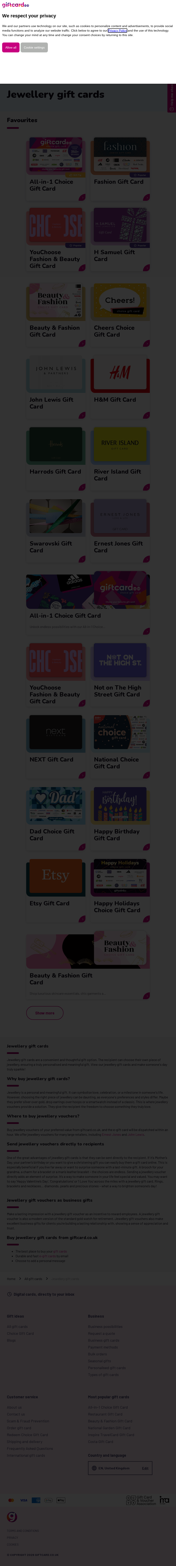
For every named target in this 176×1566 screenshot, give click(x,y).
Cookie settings (34, 47)
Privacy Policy (117, 30)
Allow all (10, 47)
